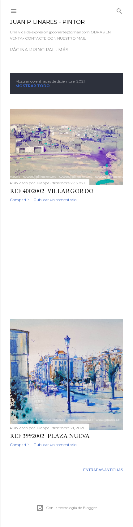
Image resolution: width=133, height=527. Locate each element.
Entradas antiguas (103, 470)
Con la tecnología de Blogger (71, 507)
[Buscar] (119, 10)
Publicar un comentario (55, 199)
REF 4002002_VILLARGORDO (51, 191)
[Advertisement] (66, 260)
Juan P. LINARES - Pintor (47, 22)
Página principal (32, 50)
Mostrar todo (32, 86)
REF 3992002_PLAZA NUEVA (50, 436)
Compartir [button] (19, 199)
